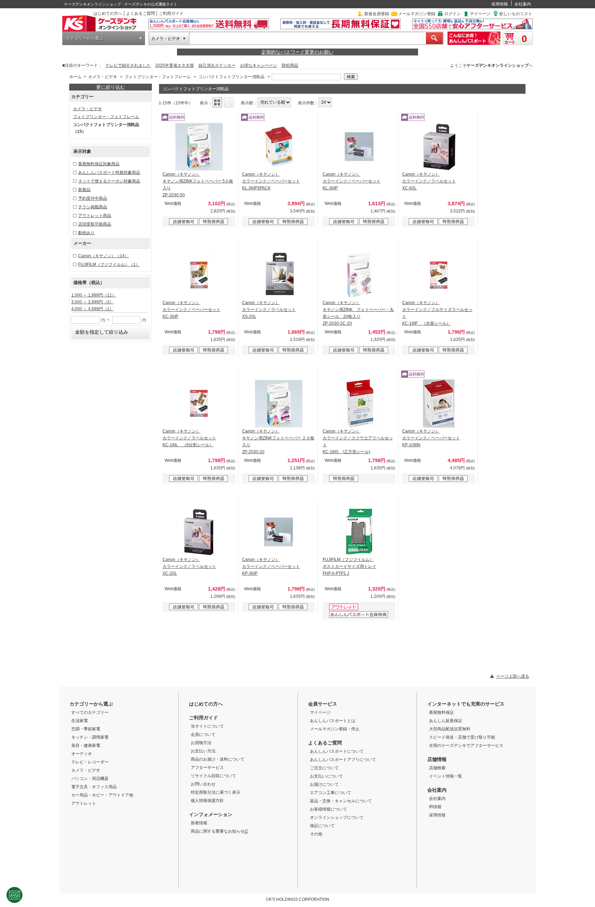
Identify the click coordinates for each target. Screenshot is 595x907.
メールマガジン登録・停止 (334, 729)
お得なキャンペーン (258, 65)
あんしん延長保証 (445, 720)
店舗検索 (437, 767)
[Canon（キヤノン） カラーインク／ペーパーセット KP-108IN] (439, 403)
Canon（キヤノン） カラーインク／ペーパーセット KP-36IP (271, 566)
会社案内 (522, 4)
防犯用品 (290, 65)
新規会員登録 (376, 13)
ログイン (452, 13)
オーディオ (81, 753)
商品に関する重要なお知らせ (217, 831)
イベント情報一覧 (445, 776)
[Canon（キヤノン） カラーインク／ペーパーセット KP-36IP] (278, 532)
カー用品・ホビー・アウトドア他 (102, 795)
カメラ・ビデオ (165, 38)
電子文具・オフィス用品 (94, 786)
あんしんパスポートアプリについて (343, 759)
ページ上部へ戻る (512, 676)
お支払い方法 (203, 751)
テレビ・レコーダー (89, 762)
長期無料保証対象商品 (98, 163)
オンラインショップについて (337, 817)
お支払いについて (326, 776)
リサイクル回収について (213, 775)
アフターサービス (207, 767)
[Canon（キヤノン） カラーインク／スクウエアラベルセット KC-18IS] (359, 403)
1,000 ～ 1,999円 (93, 295)
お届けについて (324, 784)
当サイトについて (207, 726)
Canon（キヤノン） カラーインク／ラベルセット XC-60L (429, 181)
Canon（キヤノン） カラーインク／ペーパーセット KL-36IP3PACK (271, 181)
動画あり (86, 232)
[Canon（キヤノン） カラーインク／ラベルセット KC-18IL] (199, 403)
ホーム (75, 76)
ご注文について (324, 767)
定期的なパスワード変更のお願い (297, 52)
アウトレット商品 (94, 215)
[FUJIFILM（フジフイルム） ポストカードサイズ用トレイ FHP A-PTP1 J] (359, 532)
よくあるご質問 (140, 13)
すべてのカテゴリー (89, 712)
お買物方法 (201, 742)
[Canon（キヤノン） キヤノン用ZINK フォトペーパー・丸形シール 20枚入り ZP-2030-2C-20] (359, 275)
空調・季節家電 (85, 729)
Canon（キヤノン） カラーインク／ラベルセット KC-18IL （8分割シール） (189, 438)
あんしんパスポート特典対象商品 (109, 172)
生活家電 (79, 720)
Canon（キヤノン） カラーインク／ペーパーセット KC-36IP (191, 309)
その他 (316, 834)
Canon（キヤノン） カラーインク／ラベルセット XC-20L (189, 566)
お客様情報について (328, 809)
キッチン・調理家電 (89, 737)
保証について (322, 825)
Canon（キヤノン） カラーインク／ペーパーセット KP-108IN (431, 438)
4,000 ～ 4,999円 (92, 308)
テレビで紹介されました (128, 65)
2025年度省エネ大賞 (174, 65)
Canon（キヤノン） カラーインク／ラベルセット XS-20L (269, 309)
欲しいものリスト (515, 13)
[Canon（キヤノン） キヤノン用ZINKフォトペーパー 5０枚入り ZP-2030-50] (199, 147)
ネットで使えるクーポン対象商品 (109, 181)
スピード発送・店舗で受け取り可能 (462, 737)
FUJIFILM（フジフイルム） (109, 264)
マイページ (480, 13)
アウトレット (83, 803)
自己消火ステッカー (217, 65)
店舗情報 (437, 759)
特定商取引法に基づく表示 (215, 792)
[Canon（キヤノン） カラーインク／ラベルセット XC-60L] (439, 147)
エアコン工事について (330, 792)
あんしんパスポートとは (332, 720)
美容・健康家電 (85, 745)
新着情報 (199, 823)
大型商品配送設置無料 (449, 729)
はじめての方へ (107, 13)
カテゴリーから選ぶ (84, 38)
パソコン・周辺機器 (89, 778)
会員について (203, 734)
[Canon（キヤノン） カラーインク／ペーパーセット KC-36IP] (199, 275)
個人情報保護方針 (207, 800)
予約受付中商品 (92, 198)
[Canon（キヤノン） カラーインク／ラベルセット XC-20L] (199, 532)
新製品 (84, 189)
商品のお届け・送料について (217, 759)
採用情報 (499, 4)
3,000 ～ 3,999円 (92, 302)
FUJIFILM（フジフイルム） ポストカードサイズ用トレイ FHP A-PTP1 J (349, 566)
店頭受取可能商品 (94, 224)
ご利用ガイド (171, 13)
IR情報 (435, 806)
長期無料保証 (441, 712)
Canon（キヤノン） (103, 255)
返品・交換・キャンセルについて (341, 801)
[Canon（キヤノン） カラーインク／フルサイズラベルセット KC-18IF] (439, 275)
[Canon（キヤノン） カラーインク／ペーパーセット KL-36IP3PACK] (278, 147)
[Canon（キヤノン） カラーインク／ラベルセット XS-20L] (278, 275)
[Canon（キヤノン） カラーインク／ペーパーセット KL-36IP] (359, 147)
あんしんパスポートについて (337, 751)
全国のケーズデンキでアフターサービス (466, 745)
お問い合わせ (203, 784)
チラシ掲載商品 (92, 207)
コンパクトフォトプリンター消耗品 (231, 76)
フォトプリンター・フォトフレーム (158, 76)
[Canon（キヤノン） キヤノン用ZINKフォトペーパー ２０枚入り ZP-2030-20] (278, 403)
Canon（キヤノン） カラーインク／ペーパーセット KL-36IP (351, 181)
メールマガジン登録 (416, 13)
